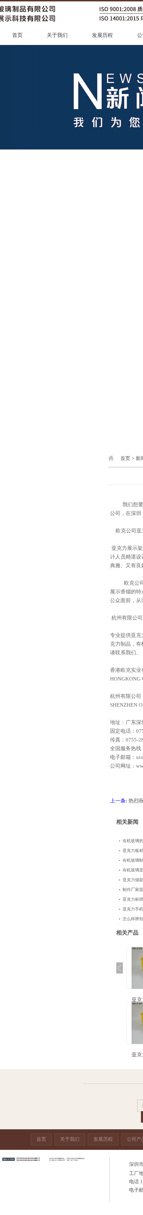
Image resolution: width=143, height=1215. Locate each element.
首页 (17, 35)
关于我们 (57, 35)
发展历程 (102, 35)
